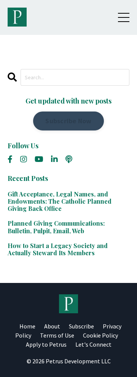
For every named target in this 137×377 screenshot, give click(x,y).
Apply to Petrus (46, 344)
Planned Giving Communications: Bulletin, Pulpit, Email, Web (56, 227)
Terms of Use (57, 335)
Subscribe (81, 326)
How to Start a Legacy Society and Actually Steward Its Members (58, 249)
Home (27, 326)
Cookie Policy (100, 335)
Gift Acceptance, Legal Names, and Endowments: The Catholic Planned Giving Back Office (60, 201)
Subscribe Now (68, 120)
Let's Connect (93, 344)
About (52, 326)
